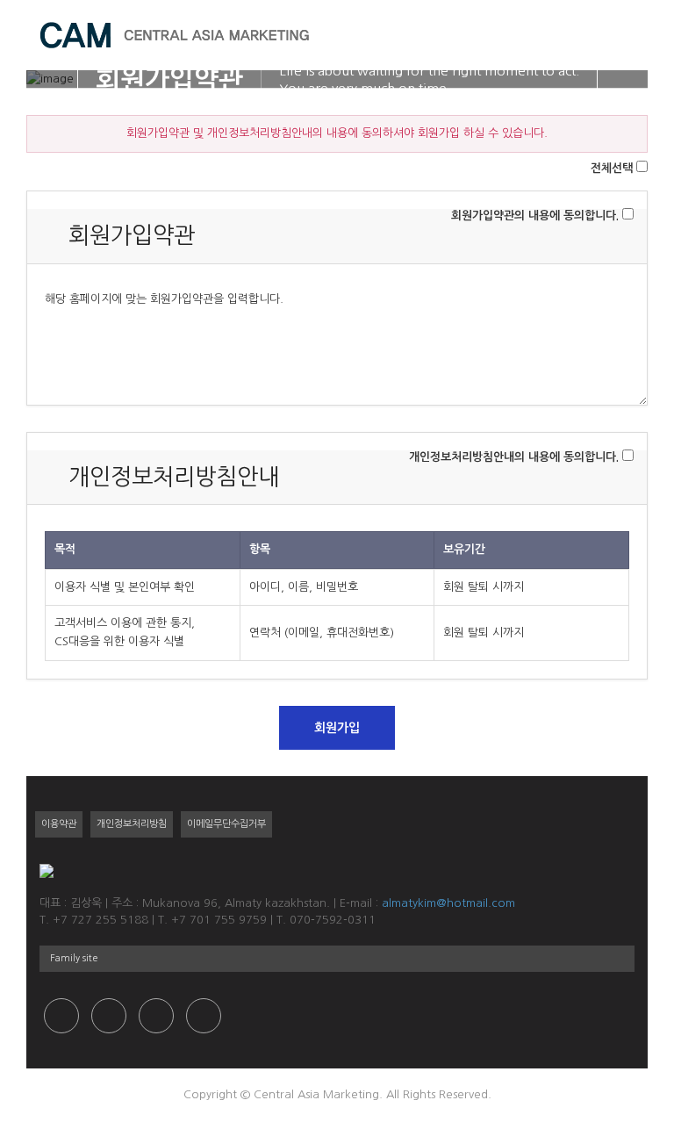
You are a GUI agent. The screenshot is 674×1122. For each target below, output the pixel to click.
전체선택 (612, 168)
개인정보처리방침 (132, 824)
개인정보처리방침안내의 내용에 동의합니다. (514, 457)
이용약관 (58, 824)
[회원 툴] (599, 35)
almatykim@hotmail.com (448, 903)
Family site (74, 958)
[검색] (575, 35)
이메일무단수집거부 (226, 824)
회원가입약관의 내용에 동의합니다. (535, 215)
